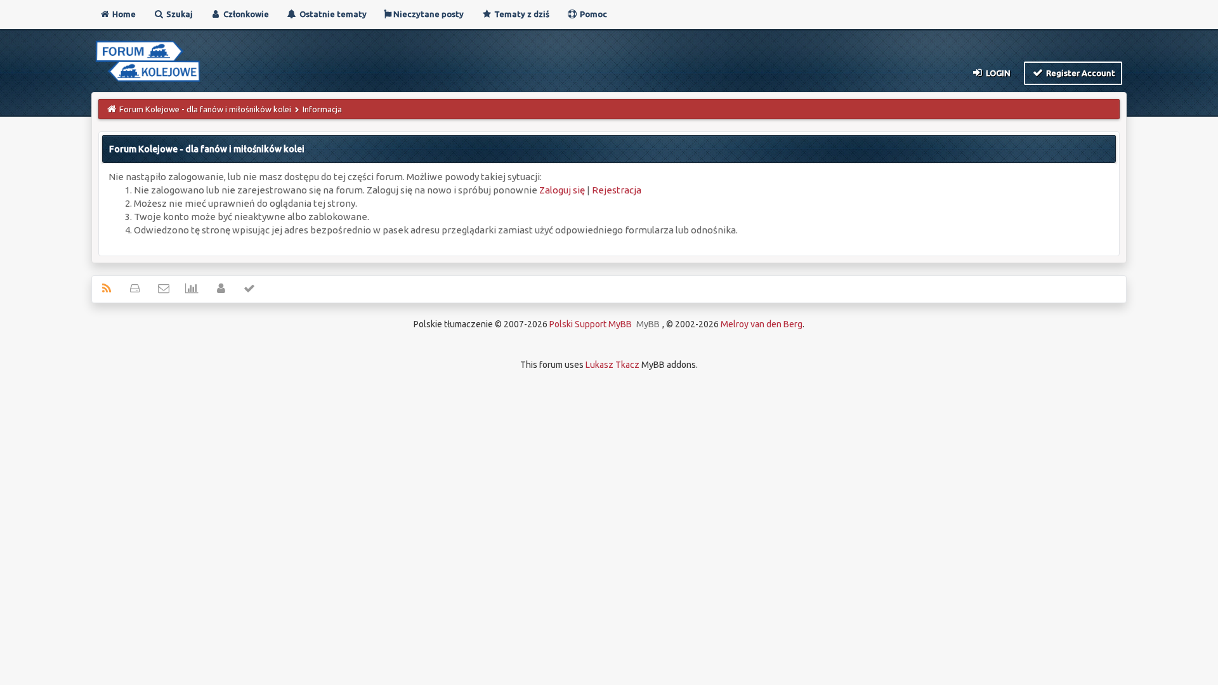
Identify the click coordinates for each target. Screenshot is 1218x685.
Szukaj (178, 14)
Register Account (1079, 72)
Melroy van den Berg (761, 324)
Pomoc (592, 14)
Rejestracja (616, 190)
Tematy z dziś (520, 14)
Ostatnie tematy (332, 14)
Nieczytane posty (427, 14)
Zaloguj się (562, 190)
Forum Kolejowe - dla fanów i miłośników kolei (205, 109)
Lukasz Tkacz (612, 365)
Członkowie (245, 14)
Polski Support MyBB (590, 324)
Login (997, 72)
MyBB (648, 324)
